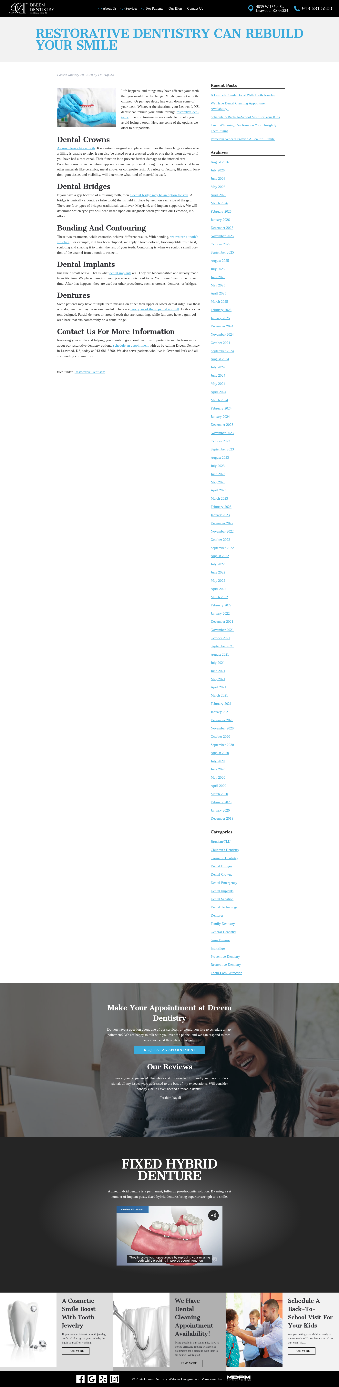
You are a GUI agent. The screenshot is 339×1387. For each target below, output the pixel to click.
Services (131, 8)
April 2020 (218, 786)
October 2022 (220, 540)
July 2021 (218, 663)
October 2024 (220, 343)
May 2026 (218, 187)
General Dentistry (223, 932)
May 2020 (218, 777)
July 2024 (218, 367)
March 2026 (219, 203)
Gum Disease (220, 940)
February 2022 (221, 605)
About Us (110, 8)
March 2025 (219, 302)
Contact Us (195, 8)
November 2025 (222, 236)
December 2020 (222, 720)
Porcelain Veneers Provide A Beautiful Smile (243, 139)
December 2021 (222, 622)
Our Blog (175, 8)
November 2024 (222, 334)
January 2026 (220, 220)
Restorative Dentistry (90, 372)
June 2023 (218, 474)
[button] (131, 1119)
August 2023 (220, 457)
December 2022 (222, 523)
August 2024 (220, 359)
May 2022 (218, 581)
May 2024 (218, 384)
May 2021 (218, 679)
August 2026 (220, 162)
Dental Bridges (221, 866)
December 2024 (222, 326)
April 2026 (218, 195)
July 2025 (218, 269)
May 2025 (218, 285)
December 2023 (222, 425)
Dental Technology (224, 907)
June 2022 (218, 572)
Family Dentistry (223, 924)
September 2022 (222, 548)
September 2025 (222, 252)
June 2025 (218, 277)
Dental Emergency (224, 883)
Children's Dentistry (225, 850)
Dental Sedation (222, 899)
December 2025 (222, 228)
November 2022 (222, 531)
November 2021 (222, 630)
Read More (76, 1351)
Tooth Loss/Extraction (226, 973)
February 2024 (221, 408)
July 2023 (218, 466)
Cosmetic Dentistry (224, 858)
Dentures (217, 916)
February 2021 (221, 704)
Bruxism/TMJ (221, 842)
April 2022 (218, 589)
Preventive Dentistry (225, 956)
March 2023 (219, 499)
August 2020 (220, 753)
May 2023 (218, 482)
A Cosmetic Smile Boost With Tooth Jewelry (243, 95)
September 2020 (222, 745)
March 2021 (219, 696)
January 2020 (220, 810)
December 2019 (222, 819)
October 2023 (220, 441)
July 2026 (218, 170)
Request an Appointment (169, 1050)
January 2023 (220, 515)
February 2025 (221, 310)
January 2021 (220, 712)
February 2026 (221, 211)
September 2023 (222, 449)
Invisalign (218, 948)
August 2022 (220, 556)
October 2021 (220, 638)
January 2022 (220, 613)
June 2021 (218, 671)
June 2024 (218, 376)
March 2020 (219, 794)
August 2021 (220, 654)
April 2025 (218, 293)
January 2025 (220, 318)
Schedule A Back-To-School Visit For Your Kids (245, 117)
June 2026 (218, 179)
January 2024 (220, 417)
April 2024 (218, 392)
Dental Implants (222, 891)
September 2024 (222, 351)
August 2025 (220, 261)
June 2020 (218, 769)
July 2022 (218, 564)
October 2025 (220, 244)
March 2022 (219, 597)
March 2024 (219, 400)
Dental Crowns (221, 874)
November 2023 (222, 433)
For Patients (154, 8)
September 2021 (222, 646)
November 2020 (222, 728)
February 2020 (221, 802)
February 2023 (221, 507)
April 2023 (218, 490)
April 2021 (218, 687)
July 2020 (218, 761)
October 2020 (220, 736)
